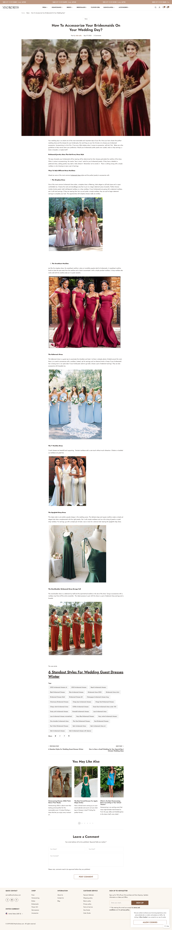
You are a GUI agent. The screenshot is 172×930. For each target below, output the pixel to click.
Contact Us (61, 898)
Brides (33, 901)
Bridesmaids (35, 904)
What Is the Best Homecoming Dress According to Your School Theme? (110, 802)
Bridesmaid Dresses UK (76, 697)
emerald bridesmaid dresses (80, 711)
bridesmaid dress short (112, 692)
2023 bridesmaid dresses (78, 687)
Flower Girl (35, 907)
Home (23, 13)
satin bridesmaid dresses (57, 731)
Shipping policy (88, 898)
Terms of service (88, 907)
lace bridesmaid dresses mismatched (61, 716)
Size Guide (86, 910)
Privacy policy (87, 904)
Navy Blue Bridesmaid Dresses (85, 716)
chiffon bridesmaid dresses (81, 707)
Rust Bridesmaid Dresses (101, 721)
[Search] (155, 7)
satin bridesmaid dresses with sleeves (80, 731)
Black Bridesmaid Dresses (57, 692)
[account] (159, 7)
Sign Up (140, 903)
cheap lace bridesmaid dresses (82, 702)
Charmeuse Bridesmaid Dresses (59, 702)
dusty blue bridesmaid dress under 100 (104, 707)
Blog (59, 901)
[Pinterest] (16, 900)
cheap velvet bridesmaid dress (59, 707)
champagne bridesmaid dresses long (98, 697)
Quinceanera (35, 910)
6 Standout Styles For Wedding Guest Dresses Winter (85, 674)
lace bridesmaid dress (99, 711)
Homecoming (35, 898)
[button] (79, 823)
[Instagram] (12, 900)
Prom (33, 895)
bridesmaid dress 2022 (94, 692)
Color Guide (87, 913)
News (27, 13)
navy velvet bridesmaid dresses (107, 716)
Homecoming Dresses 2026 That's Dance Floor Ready (59, 802)
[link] (55, 736)
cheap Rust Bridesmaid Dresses (104, 702)
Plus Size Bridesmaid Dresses (81, 721)
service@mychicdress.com (13, 895)
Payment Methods (88, 895)
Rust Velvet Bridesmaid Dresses (59, 726)
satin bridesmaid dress (79, 726)
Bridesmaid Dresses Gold (57, 697)
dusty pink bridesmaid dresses (59, 711)
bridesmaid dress (76, 175)
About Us (60, 895)
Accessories (35, 913)
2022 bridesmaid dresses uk (58, 687)
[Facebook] (7, 900)
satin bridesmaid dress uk (97, 726)
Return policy (87, 901)
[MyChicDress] (11, 7)
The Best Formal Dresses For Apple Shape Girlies (86, 802)
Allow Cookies (150, 922)
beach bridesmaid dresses (98, 687)
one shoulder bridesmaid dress (59, 721)
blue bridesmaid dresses (76, 692)
